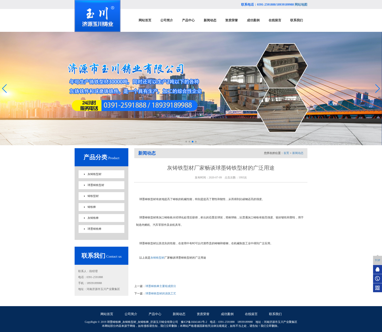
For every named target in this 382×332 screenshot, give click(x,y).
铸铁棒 (92, 206)
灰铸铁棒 (93, 217)
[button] (186, 141)
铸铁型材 (93, 196)
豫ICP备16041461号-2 (194, 321)
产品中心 (155, 314)
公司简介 (131, 314)
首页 (286, 153)
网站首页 (106, 314)
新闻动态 (297, 153)
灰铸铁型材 (94, 174)
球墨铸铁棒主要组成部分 (160, 286)
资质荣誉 (203, 314)
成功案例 (227, 314)
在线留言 (251, 314)
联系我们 (275, 314)
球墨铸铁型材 (96, 185)
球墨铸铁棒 (94, 228)
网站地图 (301, 4)
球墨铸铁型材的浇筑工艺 (160, 293)
